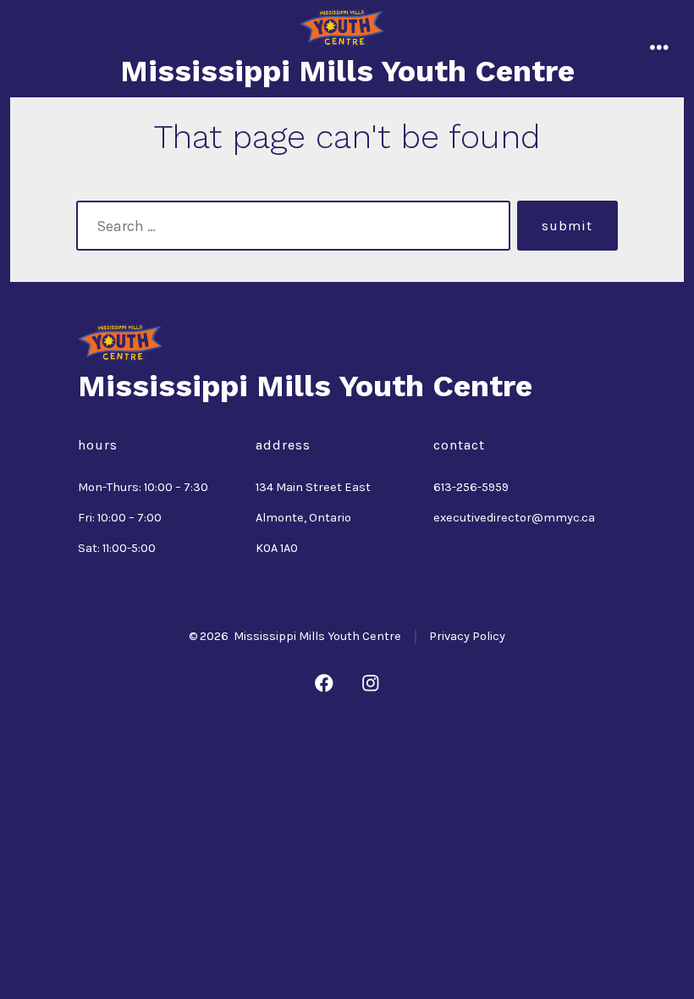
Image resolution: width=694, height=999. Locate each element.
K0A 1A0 (277, 548)
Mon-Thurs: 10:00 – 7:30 (143, 487)
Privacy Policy (467, 636)
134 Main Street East (313, 487)
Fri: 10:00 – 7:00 (120, 518)
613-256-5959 (471, 487)
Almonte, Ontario (303, 518)
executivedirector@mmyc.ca (514, 518)
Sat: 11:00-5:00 (117, 548)
